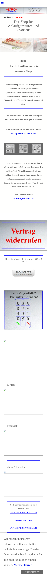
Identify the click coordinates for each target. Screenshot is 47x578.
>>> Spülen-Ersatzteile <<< (23, 133)
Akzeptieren (32, 572)
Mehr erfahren (23, 564)
